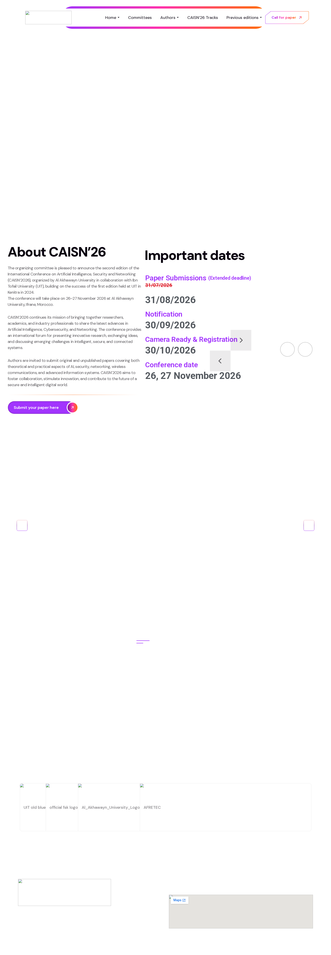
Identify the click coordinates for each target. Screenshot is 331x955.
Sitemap (306, 945)
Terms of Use (275, 945)
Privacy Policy (240, 945)
